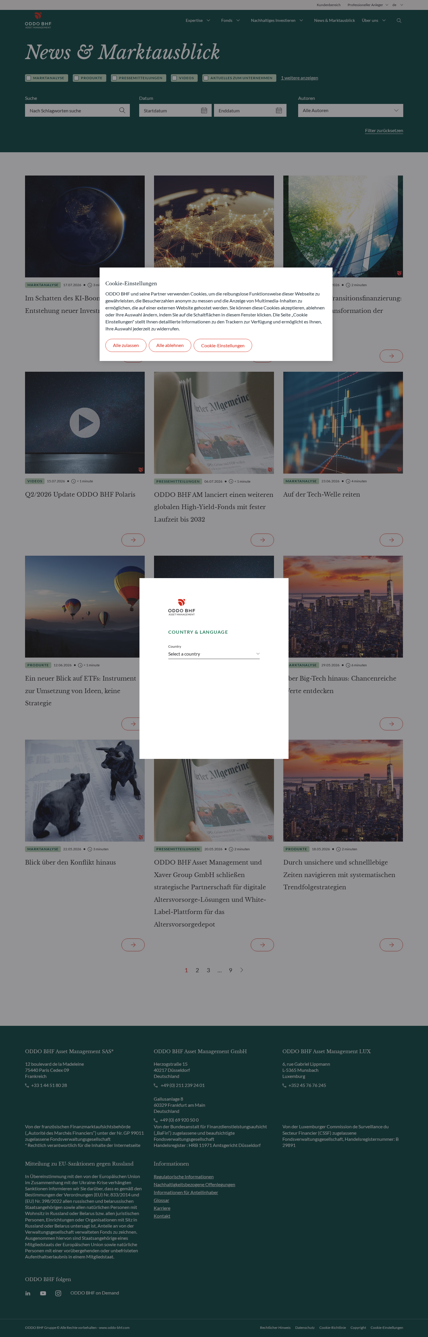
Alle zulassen (126, 345)
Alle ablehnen (170, 345)
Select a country (184, 653)
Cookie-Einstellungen (223, 345)
